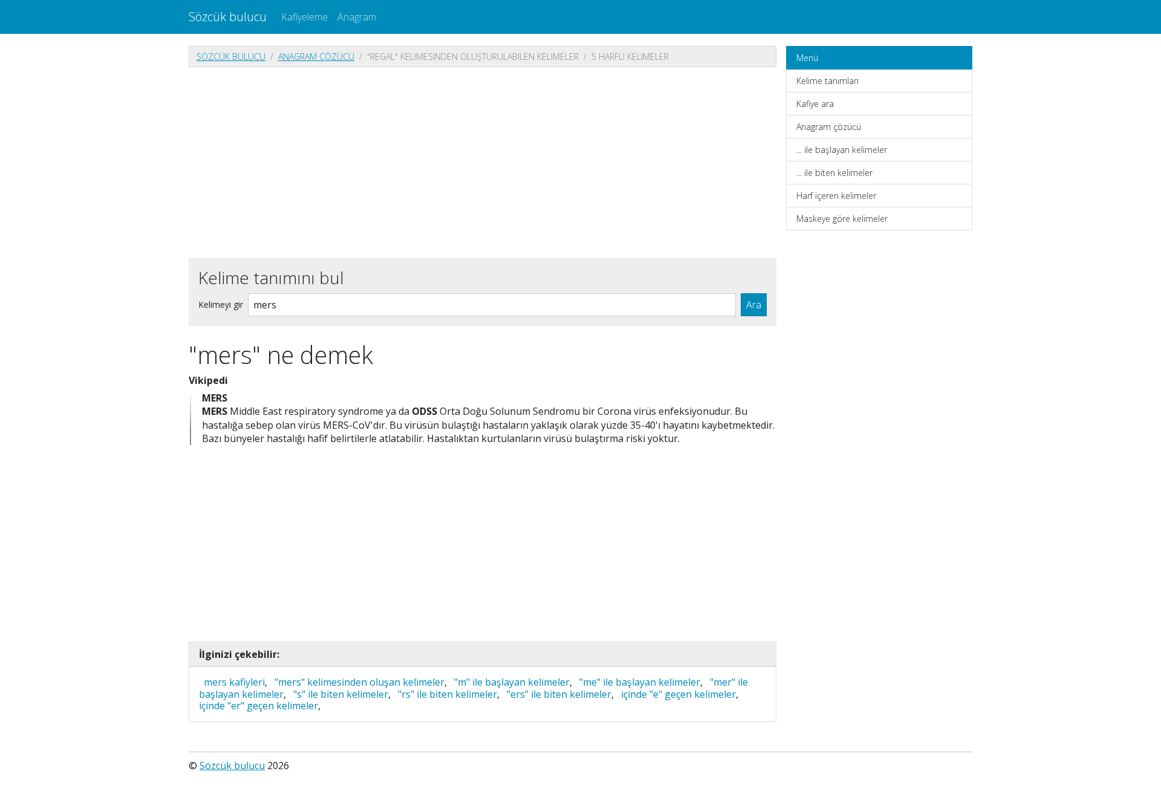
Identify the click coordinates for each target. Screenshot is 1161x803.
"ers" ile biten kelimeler (559, 694)
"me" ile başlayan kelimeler (639, 682)
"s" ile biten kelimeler (340, 694)
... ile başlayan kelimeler (841, 149)
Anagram (356, 17)
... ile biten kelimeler (834, 172)
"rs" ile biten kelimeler (447, 694)
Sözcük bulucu (228, 16)
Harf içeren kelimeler (836, 195)
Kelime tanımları (827, 80)
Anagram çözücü (316, 56)
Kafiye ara (815, 103)
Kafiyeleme (304, 17)
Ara (753, 304)
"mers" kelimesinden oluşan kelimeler (359, 682)
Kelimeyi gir (220, 304)
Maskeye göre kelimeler (842, 218)
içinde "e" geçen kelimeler (678, 694)
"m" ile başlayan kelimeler (512, 682)
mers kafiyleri (234, 682)
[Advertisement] (482, 161)
